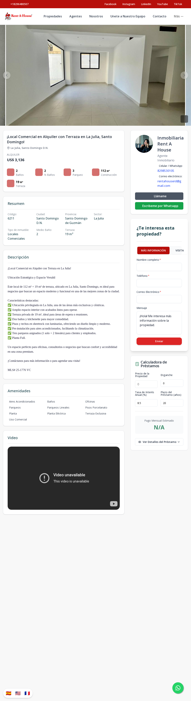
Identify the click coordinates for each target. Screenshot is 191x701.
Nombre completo (149, 259)
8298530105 (165, 171)
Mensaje (142, 308)
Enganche (167, 375)
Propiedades (53, 16)
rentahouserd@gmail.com (169, 183)
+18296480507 (19, 4)
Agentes (75, 16)
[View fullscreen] (184, 119)
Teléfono (143, 276)
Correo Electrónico (149, 292)
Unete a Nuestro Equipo (127, 16)
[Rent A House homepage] (18, 16)
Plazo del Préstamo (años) (171, 393)
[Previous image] (6, 75)
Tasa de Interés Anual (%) (144, 393)
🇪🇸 (8, 693)
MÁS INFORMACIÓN (153, 250)
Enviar (159, 341)
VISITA (180, 250)
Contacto (159, 16)
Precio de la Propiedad (142, 374)
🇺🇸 (18, 693)
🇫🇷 (27, 693)
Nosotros (96, 16)
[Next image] (184, 75)
